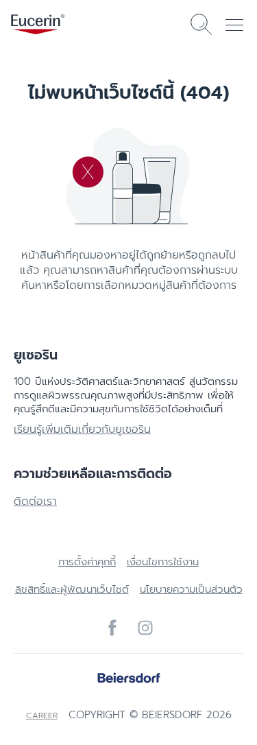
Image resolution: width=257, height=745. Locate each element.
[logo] (37, 24)
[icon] (112, 627)
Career (42, 715)
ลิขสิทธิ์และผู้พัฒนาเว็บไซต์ (72, 589)
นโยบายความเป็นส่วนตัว (191, 589)
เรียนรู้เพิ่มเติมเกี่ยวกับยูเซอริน (82, 429)
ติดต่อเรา (35, 501)
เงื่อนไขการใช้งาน (163, 561)
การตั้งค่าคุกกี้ (87, 561)
